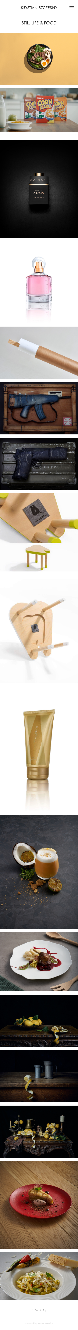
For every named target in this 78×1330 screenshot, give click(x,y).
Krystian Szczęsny (39, 7)
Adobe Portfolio (45, 1323)
